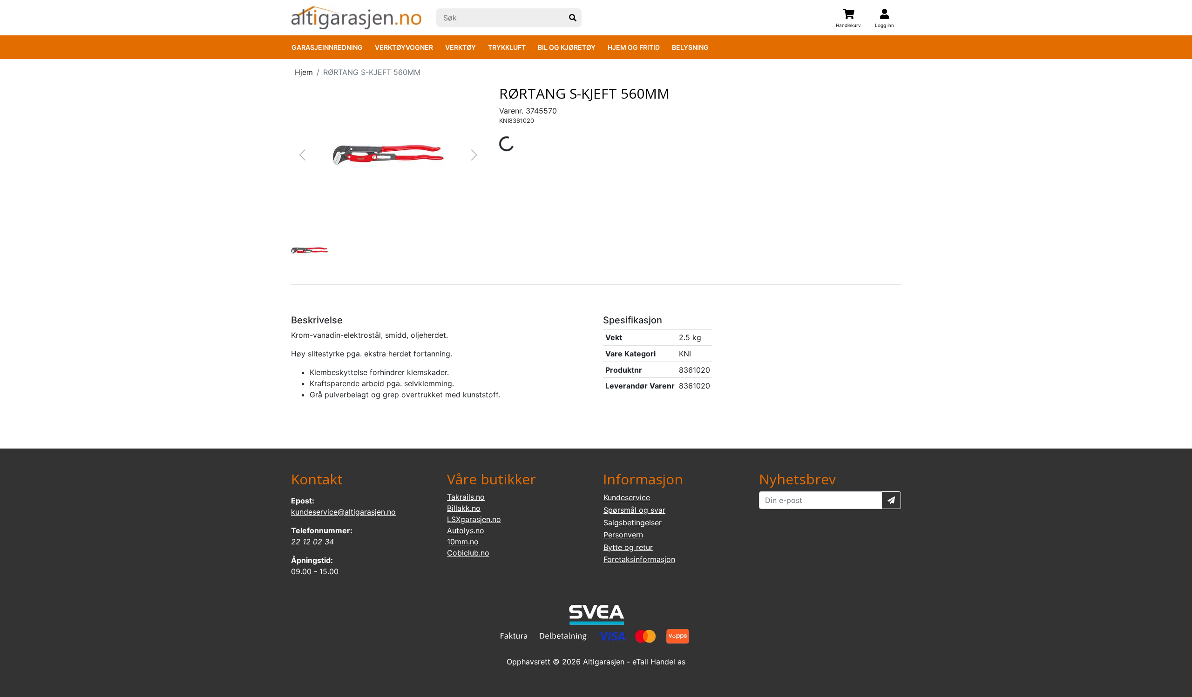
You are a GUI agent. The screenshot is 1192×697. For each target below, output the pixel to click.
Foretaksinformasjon (639, 559)
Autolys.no (465, 530)
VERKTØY (460, 47)
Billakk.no (464, 508)
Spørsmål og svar (634, 510)
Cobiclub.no (468, 552)
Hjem (304, 72)
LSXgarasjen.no (474, 519)
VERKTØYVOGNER (404, 47)
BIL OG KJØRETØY (567, 47)
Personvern (623, 534)
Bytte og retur (628, 547)
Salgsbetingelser (632, 522)
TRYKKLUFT (507, 47)
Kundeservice (626, 497)
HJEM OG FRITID (634, 47)
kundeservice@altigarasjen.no (343, 511)
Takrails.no (466, 497)
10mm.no (463, 541)
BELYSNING (690, 47)
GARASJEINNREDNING (327, 47)
